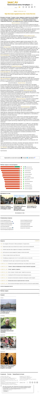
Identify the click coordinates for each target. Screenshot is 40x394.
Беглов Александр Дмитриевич (6, 221)
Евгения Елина (7, 46)
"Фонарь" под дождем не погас (8, 348)
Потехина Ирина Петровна (25, 223)
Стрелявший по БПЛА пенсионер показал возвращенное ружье (19, 274)
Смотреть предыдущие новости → (19, 286)
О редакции (3, 374)
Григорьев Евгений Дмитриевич (6, 224)
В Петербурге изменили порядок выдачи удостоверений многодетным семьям (20, 208)
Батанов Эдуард (27, 176)
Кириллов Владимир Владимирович (6, 229)
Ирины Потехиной (28, 90)
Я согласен (5, 391)
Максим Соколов (16, 23)
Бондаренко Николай (30, 177)
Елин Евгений (27, 183)
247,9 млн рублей (27, 27)
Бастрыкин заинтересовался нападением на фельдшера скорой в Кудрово (21, 277)
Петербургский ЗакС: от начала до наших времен (8, 312)
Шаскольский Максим (29, 181)
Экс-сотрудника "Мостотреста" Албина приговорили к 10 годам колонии (16, 243)
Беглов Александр (29, 168)
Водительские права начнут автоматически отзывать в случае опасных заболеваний (18, 246)
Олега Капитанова (4, 55)
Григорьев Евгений (28, 185)
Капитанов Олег (29, 167)
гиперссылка (11, 380)
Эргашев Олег (27, 179)
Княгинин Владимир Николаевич (26, 220)
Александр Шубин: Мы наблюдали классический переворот (6, 331)
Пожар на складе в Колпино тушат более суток (11, 255)
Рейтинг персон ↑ (19, 290)
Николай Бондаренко (5, 78)
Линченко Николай (28, 174)
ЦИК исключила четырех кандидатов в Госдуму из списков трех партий (16, 252)
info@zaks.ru (28, 378)
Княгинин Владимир (28, 188)
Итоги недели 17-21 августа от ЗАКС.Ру (32, 207)
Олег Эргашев (3, 147)
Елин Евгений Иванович (4, 226)
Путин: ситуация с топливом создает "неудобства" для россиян (19, 272)
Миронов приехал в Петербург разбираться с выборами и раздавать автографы (8, 367)
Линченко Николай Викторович (26, 221)
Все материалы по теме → (20, 212)
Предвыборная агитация (18, 374)
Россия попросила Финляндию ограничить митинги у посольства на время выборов (23, 283)
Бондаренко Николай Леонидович (6, 223)
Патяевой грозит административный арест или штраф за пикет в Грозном (21, 263)
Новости (2, 241)
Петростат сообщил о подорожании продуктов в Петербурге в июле (6, 207)
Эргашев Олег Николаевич (25, 227)
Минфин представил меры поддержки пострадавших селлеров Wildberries (16, 249)
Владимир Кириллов (5, 71)
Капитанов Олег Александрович (6, 227)
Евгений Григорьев (25, 106)
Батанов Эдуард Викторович (5, 220)
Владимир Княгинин (16, 66)
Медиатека (2, 334)
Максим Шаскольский (29, 35)
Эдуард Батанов (21, 82)
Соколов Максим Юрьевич (25, 224)
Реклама (9, 374)
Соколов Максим (28, 170)
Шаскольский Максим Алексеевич (26, 226)
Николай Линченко (21, 98)
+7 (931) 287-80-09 (23, 378)
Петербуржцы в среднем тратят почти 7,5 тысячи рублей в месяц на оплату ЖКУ (17, 257)
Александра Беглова (18, 20)
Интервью (2, 315)
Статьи (15, 11)
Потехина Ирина (28, 172)
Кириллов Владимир (28, 186)
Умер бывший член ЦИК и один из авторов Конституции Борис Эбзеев (16, 260)
